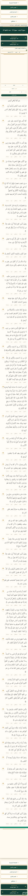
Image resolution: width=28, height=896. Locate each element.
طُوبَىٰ (7, 580)
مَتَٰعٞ (19, 546)
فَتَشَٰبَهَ (20, 375)
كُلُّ (15, 238)
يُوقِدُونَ (7, 390)
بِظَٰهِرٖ (11, 661)
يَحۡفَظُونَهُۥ (24, 279)
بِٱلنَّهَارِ (7, 265)
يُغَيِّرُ (7, 279)
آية (25, 92)
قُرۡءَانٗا (21, 609)
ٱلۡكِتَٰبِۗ (16, 106)
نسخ (11, 116)
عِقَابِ (25, 646)
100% (14, 85)
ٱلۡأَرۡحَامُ (25, 242)
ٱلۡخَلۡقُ (15, 375)
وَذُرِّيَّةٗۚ (21, 746)
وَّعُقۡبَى (15, 698)
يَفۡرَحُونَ (11, 709)
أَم (13, 661)
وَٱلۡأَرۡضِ (9, 346)
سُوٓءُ (23, 426)
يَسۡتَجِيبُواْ (24, 419)
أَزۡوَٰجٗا (25, 746)
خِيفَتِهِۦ (25, 313)
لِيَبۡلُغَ (16, 335)
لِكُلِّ (18, 749)
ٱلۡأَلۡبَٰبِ (24, 445)
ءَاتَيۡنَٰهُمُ (20, 709)
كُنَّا (8, 183)
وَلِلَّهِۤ (25, 346)
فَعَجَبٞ (17, 183)
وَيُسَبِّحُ (25, 309)
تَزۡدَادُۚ (19, 242)
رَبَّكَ (9, 209)
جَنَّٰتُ (25, 494)
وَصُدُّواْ (9, 664)
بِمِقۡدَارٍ (25, 245)
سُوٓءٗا (20, 287)
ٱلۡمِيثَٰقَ (25, 456)
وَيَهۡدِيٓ (25, 561)
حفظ (20, 116)
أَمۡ (17, 368)
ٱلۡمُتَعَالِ (8, 253)
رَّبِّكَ (20, 109)
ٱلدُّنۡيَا (16, 542)
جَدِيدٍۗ (17, 187)
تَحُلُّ (25, 627)
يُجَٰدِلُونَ (19, 316)
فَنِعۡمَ (12, 509)
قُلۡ (26, 358)
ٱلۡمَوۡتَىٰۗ (14, 613)
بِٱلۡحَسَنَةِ (19, 482)
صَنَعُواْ (11, 624)
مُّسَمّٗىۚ (7, 128)
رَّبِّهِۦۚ (23, 557)
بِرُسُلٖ (17, 639)
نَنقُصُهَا (11, 783)
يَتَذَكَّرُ (11, 441)
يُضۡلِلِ (18, 668)
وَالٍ (20, 290)
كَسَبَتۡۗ (7, 653)
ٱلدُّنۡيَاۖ (13, 679)
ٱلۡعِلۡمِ (10, 731)
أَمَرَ (16, 464)
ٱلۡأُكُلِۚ (17, 172)
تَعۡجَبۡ (21, 183)
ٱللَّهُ (26, 120)
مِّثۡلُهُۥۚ (25, 397)
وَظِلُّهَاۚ (8, 694)
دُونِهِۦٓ (15, 361)
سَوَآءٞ (25, 261)
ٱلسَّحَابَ (20, 301)
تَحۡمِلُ (18, 238)
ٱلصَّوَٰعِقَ (15, 313)
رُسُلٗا (18, 742)
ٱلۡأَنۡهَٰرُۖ (19, 694)
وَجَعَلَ (13, 142)
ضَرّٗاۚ (15, 365)
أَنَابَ (16, 561)
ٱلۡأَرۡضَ (17, 142)
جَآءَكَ (15, 731)
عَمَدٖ (9, 120)
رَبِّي (7, 598)
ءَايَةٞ (6, 223)
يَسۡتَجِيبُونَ (22, 331)
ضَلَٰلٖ (11, 338)
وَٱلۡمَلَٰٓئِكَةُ (12, 309)
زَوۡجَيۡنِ (25, 150)
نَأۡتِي (19, 783)
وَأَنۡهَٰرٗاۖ (25, 146)
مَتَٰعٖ (9, 394)
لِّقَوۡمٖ (19, 153)
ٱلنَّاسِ (6, 109)
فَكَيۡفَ (11, 642)
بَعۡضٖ (22, 172)
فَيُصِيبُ (10, 313)
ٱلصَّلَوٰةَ (25, 479)
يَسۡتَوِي (7, 365)
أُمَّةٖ (15, 591)
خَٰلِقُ (25, 379)
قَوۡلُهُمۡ (13, 183)
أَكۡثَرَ (10, 109)
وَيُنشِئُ (25, 301)
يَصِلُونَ (21, 464)
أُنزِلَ (8, 106)
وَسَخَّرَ (9, 124)
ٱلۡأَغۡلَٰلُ (16, 190)
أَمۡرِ (18, 279)
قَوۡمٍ (9, 227)
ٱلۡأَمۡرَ (22, 131)
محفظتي (15, 116)
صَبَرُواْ (21, 475)
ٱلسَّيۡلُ (20, 390)
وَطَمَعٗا (9, 298)
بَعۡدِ (9, 520)
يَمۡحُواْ (25, 757)
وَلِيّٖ (19, 734)
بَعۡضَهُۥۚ (6, 712)
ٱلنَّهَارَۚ (11, 150)
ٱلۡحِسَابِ (19, 426)
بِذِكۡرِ (9, 568)
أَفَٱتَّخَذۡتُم (22, 361)
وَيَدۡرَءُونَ (24, 482)
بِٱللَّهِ (25, 817)
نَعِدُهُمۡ (10, 768)
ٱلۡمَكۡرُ (8, 798)
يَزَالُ (7, 620)
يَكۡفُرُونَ (19, 598)
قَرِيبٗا (22, 627)
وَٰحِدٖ (15, 168)
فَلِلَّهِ (11, 798)
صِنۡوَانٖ (25, 168)
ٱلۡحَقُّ (17, 109)
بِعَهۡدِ (18, 453)
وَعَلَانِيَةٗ (7, 479)
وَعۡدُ (9, 627)
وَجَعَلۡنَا (9, 742)
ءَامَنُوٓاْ (11, 617)
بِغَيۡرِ (12, 120)
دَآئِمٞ (12, 694)
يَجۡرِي (14, 128)
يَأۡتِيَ (11, 627)
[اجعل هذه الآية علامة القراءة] (3, 105)
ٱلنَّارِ (21, 394)
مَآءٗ (17, 387)
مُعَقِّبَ (12, 787)
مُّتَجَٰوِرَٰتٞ (15, 161)
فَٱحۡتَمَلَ (24, 390)
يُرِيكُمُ (20, 298)
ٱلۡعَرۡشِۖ (13, 124)
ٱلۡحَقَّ (11, 397)
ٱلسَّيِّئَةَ (14, 482)
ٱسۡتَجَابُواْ (21, 416)
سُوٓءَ (12, 468)
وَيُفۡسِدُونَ (20, 527)
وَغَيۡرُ (9, 164)
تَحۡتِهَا (23, 694)
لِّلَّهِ (9, 613)
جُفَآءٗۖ (14, 401)
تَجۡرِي (7, 690)
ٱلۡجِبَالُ (12, 609)
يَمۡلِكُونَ (6, 361)
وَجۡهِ (14, 475)
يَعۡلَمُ (23, 238)
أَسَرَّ (17, 261)
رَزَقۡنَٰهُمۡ (14, 479)
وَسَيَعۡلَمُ (6, 802)
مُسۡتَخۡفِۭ (19, 265)
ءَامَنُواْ (21, 568)
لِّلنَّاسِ (21, 212)
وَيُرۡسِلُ (20, 313)
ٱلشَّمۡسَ (24, 128)
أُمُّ (6, 757)
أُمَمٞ (22, 595)
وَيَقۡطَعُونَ (19, 524)
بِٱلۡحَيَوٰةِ (20, 542)
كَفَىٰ (6, 813)
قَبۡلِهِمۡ (14, 798)
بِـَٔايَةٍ (6, 746)
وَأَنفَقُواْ (20, 479)
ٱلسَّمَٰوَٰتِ (16, 120)
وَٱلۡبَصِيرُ (20, 368)
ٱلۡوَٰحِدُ (14, 379)
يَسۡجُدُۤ (22, 346)
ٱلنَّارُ (6, 698)
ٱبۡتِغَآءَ (17, 394)
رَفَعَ (20, 120)
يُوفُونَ (21, 453)
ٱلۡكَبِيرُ (12, 253)
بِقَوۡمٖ (23, 287)
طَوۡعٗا (25, 350)
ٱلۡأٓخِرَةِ (25, 546)
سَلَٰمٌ (25, 509)
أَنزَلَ (25, 387)
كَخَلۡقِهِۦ (24, 375)
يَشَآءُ (25, 316)
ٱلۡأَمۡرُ (7, 613)
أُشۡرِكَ (7, 716)
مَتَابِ (9, 602)
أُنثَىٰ (13, 238)
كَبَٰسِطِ (9, 331)
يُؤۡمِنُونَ (23, 113)
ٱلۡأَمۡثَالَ (22, 408)
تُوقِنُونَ (21, 135)
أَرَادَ (7, 283)
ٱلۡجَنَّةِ (21, 690)
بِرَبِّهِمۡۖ (25, 190)
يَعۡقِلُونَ (22, 175)
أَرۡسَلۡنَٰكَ (20, 591)
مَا (20, 238)
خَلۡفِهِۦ (8, 276)
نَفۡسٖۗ (10, 802)
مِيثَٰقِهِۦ (24, 524)
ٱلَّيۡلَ (14, 150)
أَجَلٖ (15, 749)
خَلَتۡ (25, 209)
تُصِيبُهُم (18, 624)
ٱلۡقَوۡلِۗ (5, 661)
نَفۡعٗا (20, 365)
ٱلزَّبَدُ (22, 401)
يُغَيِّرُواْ (19, 283)
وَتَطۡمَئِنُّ (17, 568)
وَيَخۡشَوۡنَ (24, 468)
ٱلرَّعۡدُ (20, 309)
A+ (5, 85)
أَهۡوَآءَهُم (24, 731)
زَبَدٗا (17, 390)
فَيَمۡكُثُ (20, 404)
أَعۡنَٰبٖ (25, 164)
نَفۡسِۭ (13, 653)
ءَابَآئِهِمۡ (25, 497)
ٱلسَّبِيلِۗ (25, 668)
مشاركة (7, 116)
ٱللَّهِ (13, 316)
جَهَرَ (8, 261)
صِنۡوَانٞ (13, 164)
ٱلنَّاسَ (25, 404)
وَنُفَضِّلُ (11, 168)
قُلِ (9, 358)
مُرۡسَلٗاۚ (11, 813)
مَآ (17, 464)
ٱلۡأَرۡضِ (22, 161)
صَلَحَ (10, 494)
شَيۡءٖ (19, 379)
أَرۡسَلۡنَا (22, 742)
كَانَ (8, 642)
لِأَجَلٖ (11, 128)
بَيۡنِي (19, 817)
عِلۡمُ (25, 820)
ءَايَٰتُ (19, 106)
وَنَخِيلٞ (17, 164)
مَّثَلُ (24, 690)
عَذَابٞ (22, 679)
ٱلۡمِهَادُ (25, 430)
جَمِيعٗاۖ (25, 802)
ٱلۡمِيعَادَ (15, 631)
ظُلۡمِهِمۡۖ (15, 212)
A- (22, 85)
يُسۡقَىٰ (21, 168)
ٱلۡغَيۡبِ (21, 253)
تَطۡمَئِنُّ (17, 572)
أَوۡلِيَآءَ (12, 361)
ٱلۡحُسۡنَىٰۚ (13, 416)
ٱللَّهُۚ (7, 358)
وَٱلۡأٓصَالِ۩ (8, 350)
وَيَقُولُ (25, 223)
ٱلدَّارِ (22, 486)
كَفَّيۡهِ (25, 335)
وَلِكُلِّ (12, 227)
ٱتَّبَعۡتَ (6, 727)
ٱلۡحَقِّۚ (20, 328)
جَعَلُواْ (19, 372)
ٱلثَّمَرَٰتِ (16, 146)
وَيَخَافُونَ (15, 468)
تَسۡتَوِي (12, 368)
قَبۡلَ (13, 205)
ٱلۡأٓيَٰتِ (14, 131)
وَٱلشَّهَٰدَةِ (17, 253)
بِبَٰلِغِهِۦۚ (7, 335)
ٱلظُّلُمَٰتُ (7, 368)
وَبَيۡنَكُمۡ (15, 817)
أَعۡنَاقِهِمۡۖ (10, 190)
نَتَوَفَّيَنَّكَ (24, 772)
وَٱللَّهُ (21, 787)
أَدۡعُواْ (22, 720)
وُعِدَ (15, 690)
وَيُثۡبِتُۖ (14, 757)
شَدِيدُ (8, 316)
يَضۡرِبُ (17, 397)
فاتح (25, 893)
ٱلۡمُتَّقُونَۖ (12, 690)
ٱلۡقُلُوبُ (13, 572)
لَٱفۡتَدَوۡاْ (14, 423)
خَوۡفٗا (13, 298)
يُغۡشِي (17, 150)
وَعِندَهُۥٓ (10, 757)
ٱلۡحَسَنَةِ (9, 205)
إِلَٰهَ (26, 602)
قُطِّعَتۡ (7, 609)
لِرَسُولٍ (13, 746)
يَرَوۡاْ (23, 783)
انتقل (10, 92)
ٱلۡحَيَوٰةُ (11, 542)
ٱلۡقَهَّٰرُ (10, 379)
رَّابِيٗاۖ (14, 390)
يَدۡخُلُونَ (24, 501)
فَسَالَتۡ (13, 387)
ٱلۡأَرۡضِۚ (14, 404)
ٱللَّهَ (12, 279)
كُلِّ (19, 146)
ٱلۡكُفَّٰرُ (25, 805)
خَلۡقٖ (21, 187)
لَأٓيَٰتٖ (22, 153)
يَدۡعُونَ (13, 328)
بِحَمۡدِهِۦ (17, 309)
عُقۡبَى (25, 486)
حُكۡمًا (16, 727)
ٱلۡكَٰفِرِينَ (19, 338)
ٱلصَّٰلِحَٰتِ (12, 580)
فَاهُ (14, 335)
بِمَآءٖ (18, 168)
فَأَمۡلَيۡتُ (8, 639)
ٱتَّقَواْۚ (18, 698)
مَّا (13, 419)
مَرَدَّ (15, 287)
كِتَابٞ (12, 749)
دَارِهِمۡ (17, 627)
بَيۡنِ (17, 276)
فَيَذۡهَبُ (19, 401)
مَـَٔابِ (16, 720)
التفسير (24, 116)
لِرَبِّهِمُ (16, 416)
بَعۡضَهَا (7, 168)
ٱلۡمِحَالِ (25, 320)
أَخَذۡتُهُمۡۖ (16, 642)
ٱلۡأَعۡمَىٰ (25, 368)
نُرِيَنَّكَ (21, 768)
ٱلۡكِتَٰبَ (16, 709)
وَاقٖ (8, 683)
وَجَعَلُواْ (25, 657)
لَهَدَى (19, 620)
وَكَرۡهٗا (22, 350)
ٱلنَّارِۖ (16, 194)
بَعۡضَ (17, 768)
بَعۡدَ (21, 731)
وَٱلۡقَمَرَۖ (20, 128)
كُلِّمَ (19, 613)
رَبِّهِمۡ (11, 475)
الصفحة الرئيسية (24, 25)
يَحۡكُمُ (17, 787)
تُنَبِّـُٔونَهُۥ (6, 657)
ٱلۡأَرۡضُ (23, 613)
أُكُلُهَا (15, 694)
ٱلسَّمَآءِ (20, 387)
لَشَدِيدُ (25, 216)
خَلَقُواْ (10, 372)
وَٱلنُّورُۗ (25, 372)
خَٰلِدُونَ (7, 194)
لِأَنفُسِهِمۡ (24, 365)
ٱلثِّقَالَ (15, 301)
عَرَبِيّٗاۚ (13, 727)
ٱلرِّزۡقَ (18, 539)
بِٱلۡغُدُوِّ (13, 350)
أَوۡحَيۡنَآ (8, 595)
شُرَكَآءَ (14, 372)
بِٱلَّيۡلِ (15, 265)
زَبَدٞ (7, 394)
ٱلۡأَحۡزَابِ (16, 712)
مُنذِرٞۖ (15, 227)
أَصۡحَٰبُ (19, 194)
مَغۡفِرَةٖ (25, 212)
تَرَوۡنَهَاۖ (25, 124)
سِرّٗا (10, 479)
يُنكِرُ (9, 712)
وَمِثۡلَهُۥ (21, 423)
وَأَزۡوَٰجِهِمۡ (20, 497)
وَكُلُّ (16, 242)
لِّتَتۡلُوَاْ (19, 595)
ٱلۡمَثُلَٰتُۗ (15, 209)
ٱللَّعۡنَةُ (25, 531)
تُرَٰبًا (5, 183)
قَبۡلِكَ (12, 639)
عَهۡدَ (16, 520)
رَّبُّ (21, 358)
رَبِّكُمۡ (25, 135)
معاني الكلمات (14, 95)
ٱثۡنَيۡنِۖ (21, 150)
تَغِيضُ (7, 238)
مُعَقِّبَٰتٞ (22, 276)
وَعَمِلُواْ (18, 580)
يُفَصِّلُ (18, 131)
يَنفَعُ (7, 401)
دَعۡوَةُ (23, 328)
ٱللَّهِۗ (16, 279)
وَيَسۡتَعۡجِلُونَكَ (23, 205)
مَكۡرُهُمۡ (13, 664)
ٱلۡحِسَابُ (24, 776)
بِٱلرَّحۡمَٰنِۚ (14, 598)
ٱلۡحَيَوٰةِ (17, 679)
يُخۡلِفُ (19, 631)
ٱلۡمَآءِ (20, 335)
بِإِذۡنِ (23, 749)
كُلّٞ (17, 128)
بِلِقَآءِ (7, 131)
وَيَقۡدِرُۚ (9, 539)
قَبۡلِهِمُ (19, 209)
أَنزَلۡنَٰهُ (20, 727)
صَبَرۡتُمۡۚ (15, 509)
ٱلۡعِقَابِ (21, 216)
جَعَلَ (12, 146)
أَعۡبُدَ (15, 716)
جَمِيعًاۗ (25, 617)
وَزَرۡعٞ (20, 164)
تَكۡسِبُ (16, 802)
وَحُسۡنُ (25, 583)
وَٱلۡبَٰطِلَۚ (8, 397)
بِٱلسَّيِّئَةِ (17, 205)
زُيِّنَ (24, 664)
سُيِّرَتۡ (18, 609)
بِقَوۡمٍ (25, 283)
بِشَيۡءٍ (15, 331)
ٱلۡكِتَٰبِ (24, 761)
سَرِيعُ (22, 791)
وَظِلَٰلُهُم (18, 350)
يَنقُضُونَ (10, 453)
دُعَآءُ (23, 338)
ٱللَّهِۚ (6, 627)
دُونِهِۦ (25, 290)
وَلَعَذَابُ (9, 679)
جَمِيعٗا (25, 423)
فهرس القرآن (17, 25)
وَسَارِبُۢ (11, 265)
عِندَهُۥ (9, 242)
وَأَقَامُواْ (8, 475)
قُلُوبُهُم (13, 568)
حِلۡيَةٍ (14, 394)
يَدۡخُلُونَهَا (17, 494)
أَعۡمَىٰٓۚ (17, 441)
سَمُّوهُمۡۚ (13, 657)
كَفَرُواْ (6, 187)
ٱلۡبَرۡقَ (16, 298)
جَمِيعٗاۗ (12, 620)
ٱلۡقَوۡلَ (13, 261)
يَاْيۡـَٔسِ (19, 617)
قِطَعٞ (19, 161)
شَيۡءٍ (13, 242)
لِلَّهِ (17, 372)
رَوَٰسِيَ (7, 142)
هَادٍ (7, 227)
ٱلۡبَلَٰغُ (13, 772)
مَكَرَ (23, 798)
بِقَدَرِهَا (6, 387)
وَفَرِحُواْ (25, 542)
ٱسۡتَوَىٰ (19, 124)
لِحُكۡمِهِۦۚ (8, 787)
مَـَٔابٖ (20, 583)
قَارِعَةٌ (7, 624)
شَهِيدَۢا (22, 817)
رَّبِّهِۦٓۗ (23, 227)
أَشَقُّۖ (21, 683)
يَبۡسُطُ (22, 539)
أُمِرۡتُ (20, 716)
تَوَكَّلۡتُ (15, 602)
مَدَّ (20, 142)
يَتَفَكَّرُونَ (14, 153)
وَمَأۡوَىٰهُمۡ (15, 426)
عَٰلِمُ (25, 253)
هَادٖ (6, 668)
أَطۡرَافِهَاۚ (25, 787)
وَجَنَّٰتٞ (10, 161)
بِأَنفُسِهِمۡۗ (13, 283)
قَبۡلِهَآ (25, 595)
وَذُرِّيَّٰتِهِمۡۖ (14, 497)
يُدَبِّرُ (25, 131)
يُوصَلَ (6, 464)
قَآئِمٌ (21, 653)
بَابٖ (12, 501)
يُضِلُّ (14, 557)
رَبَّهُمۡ (20, 468)
